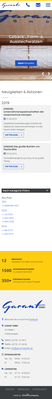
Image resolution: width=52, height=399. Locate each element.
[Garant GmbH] (11, 5)
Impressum (23, 389)
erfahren (26, 63)
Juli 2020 (8, 214)
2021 (4, 201)
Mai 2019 (8, 230)
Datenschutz (40, 389)
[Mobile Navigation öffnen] (48, 4)
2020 (4, 210)
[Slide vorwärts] (49, 74)
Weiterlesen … (12, 135)
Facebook (33, 319)
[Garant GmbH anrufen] (28, 6)
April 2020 (8, 218)
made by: (17, 395)
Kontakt (9, 389)
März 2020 (9, 221)
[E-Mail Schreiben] (38, 7)
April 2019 (8, 233)
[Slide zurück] (43, 74)
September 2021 (11, 205)
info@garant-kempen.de (22, 348)
